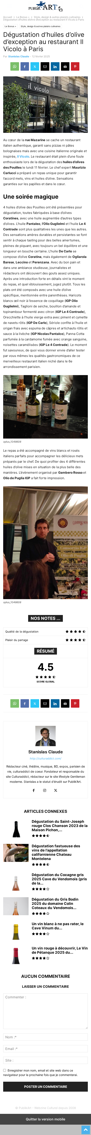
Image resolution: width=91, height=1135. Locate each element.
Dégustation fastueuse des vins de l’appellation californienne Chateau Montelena (56, 852)
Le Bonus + (23, 17)
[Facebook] (25, 66)
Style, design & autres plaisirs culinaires (57, 17)
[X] (34, 66)
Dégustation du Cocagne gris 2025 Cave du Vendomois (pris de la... (59, 879)
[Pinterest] (75, 66)
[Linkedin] (55, 66)
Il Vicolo (23, 156)
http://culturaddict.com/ (45, 758)
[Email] (45, 66)
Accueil (7, 17)
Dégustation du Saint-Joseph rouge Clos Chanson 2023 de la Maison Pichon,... (60, 825)
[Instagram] (44, 790)
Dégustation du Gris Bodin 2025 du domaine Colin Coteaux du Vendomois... (55, 903)
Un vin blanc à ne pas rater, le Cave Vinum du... (58, 926)
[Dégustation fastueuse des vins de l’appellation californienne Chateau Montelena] (16, 853)
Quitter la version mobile (45, 1119)
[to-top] (85, 1128)
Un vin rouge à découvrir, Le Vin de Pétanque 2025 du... (60, 950)
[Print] (65, 66)
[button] (9, 6)
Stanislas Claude (18, 56)
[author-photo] (45, 746)
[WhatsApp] (14, 66)
